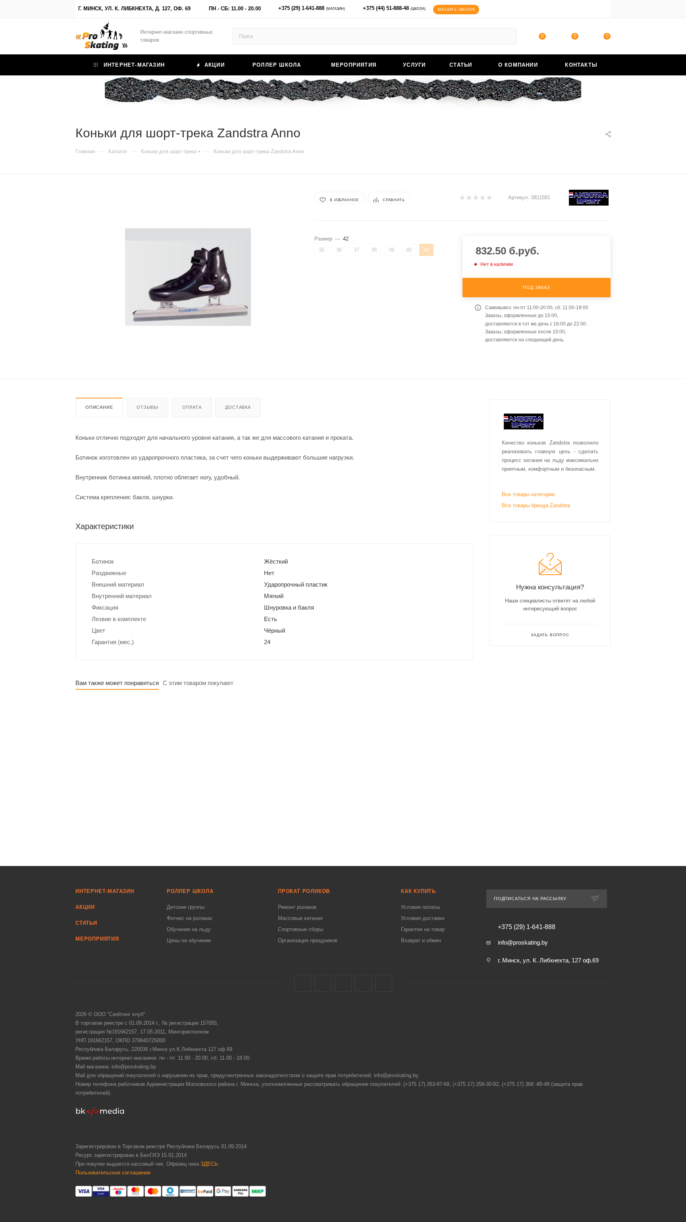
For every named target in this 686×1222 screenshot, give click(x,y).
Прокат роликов (304, 891)
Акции (85, 907)
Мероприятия (97, 939)
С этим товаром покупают (198, 682)
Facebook (322, 983)
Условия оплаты (420, 907)
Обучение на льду (189, 929)
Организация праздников (307, 940)
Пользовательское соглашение (112, 1173)
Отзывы (147, 407)
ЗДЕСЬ (209, 1164)
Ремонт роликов (297, 907)
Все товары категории (528, 494)
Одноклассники (383, 983)
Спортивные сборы (300, 929)
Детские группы (185, 907)
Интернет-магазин (104, 891)
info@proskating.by (523, 942)
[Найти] (507, 36)
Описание (99, 407)
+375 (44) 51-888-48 (394, 8)
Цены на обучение (189, 940)
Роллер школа (190, 891)
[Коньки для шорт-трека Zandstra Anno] (187, 276)
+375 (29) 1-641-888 (311, 8)
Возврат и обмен (421, 940)
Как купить (418, 891)
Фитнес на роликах (189, 918)
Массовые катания (300, 918)
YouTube (363, 983)
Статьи (86, 923)
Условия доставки (422, 918)
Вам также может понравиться (117, 682)
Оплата (192, 407)
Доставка (238, 407)
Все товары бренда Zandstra (536, 505)
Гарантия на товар (423, 929)
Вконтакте (302, 983)
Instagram (343, 983)
